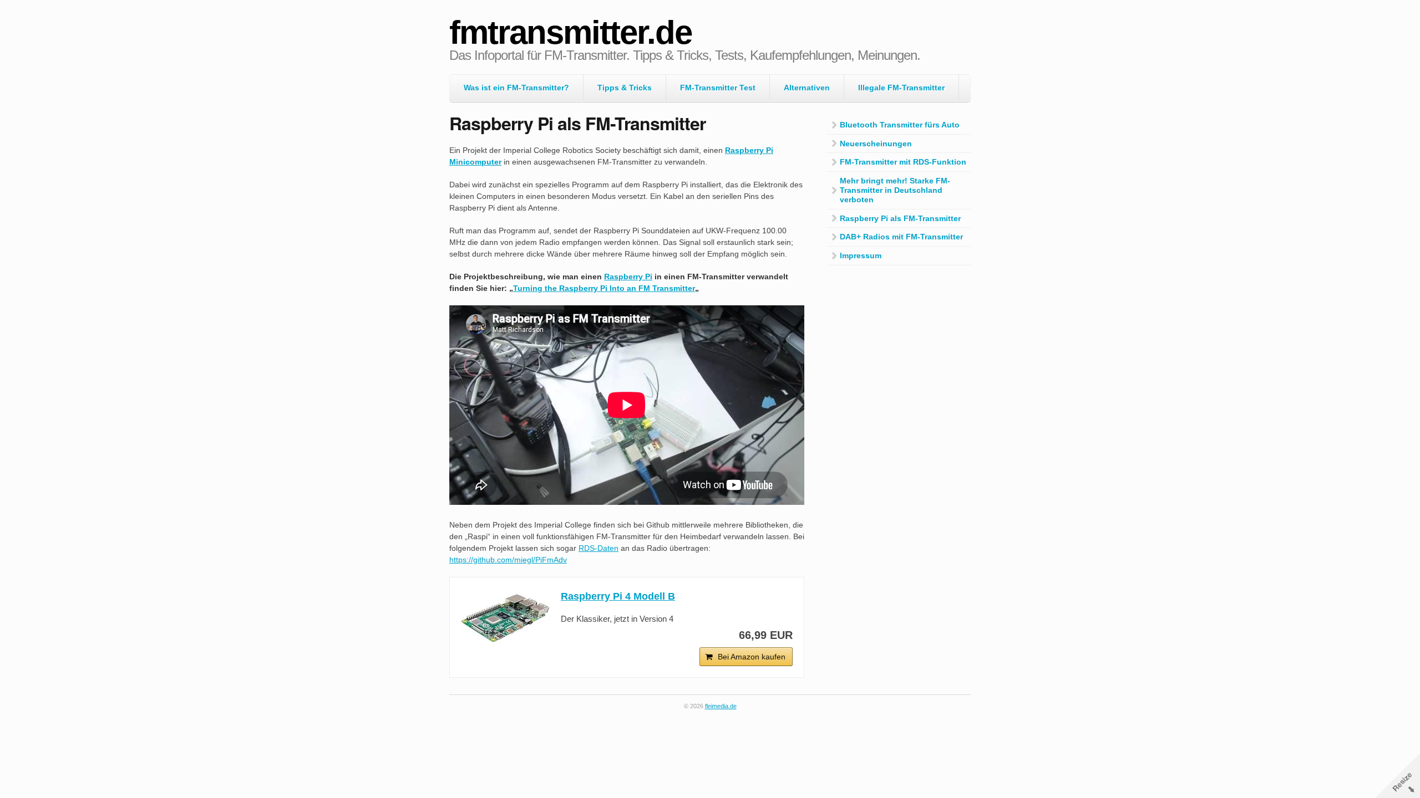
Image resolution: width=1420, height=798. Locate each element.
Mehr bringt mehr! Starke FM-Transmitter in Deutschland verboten (895, 190)
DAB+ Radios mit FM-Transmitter (901, 236)
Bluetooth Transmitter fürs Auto (900, 124)
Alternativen (807, 87)
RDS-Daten (598, 548)
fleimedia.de (721, 706)
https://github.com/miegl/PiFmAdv (508, 559)
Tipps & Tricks (624, 87)
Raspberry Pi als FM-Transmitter (900, 218)
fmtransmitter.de (570, 32)
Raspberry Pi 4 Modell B (618, 596)
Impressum (860, 255)
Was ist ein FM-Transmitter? (516, 87)
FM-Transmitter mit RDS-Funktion (903, 161)
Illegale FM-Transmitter (901, 87)
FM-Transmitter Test (717, 87)
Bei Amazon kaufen (751, 656)
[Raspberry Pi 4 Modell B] (505, 618)
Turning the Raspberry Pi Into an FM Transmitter (604, 288)
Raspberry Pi (628, 276)
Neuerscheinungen (876, 143)
